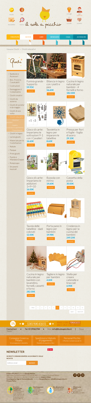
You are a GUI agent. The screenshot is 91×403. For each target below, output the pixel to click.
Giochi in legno (16, 133)
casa (68, 37)
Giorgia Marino (44, 379)
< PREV (32, 307)
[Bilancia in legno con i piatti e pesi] (59, 66)
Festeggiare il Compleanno (16, 90)
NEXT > (72, 311)
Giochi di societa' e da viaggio (17, 106)
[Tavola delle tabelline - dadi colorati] (39, 210)
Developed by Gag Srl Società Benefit (20, 379)
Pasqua (13, 150)
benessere (54, 37)
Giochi (16, 49)
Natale (13, 146)
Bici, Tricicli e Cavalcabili (15, 81)
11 (77, 307)
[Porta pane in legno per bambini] (59, 210)
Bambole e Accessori (14, 75)
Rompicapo (14, 163)
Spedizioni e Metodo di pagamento (45, 339)
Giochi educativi (17, 117)
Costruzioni (15, 86)
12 (82, 307)
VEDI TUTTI (80, 311)
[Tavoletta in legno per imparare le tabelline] (59, 114)
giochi (28, 37)
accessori (81, 37)
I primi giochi (15, 137)
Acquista (30, 91)
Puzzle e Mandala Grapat (17, 158)
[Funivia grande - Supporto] (39, 66)
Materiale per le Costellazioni (17, 141)
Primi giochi (15, 153)
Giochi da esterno (14, 100)
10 (73, 307)
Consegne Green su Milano (19, 339)
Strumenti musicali (14, 167)
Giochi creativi (16, 95)
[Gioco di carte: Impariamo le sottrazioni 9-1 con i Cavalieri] (39, 114)
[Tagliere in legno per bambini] (59, 259)
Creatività (14, 37)
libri (41, 37)
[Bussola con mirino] (59, 162)
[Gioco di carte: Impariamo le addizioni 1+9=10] (39, 162)
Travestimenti (17, 130)
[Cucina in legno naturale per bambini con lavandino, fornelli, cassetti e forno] (39, 259)
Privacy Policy (11, 381)
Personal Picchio (72, 338)
